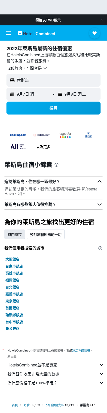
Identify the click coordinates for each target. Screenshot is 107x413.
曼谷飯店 (12, 328)
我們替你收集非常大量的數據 (33, 374)
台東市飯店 (14, 265)
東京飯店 (12, 300)
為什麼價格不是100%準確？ (32, 383)
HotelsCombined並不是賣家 (32, 365)
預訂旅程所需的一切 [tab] (45, 234)
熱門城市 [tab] (15, 234)
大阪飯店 (12, 258)
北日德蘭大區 (55, 405)
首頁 (15, 405)
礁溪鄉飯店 (14, 314)
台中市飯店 (14, 321)
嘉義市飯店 (14, 293)
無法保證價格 (81, 350)
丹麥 (27, 405)
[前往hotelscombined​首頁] (36, 33)
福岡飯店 (12, 279)
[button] (101, 19)
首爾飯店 (12, 307)
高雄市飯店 (14, 272)
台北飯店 (12, 286)
